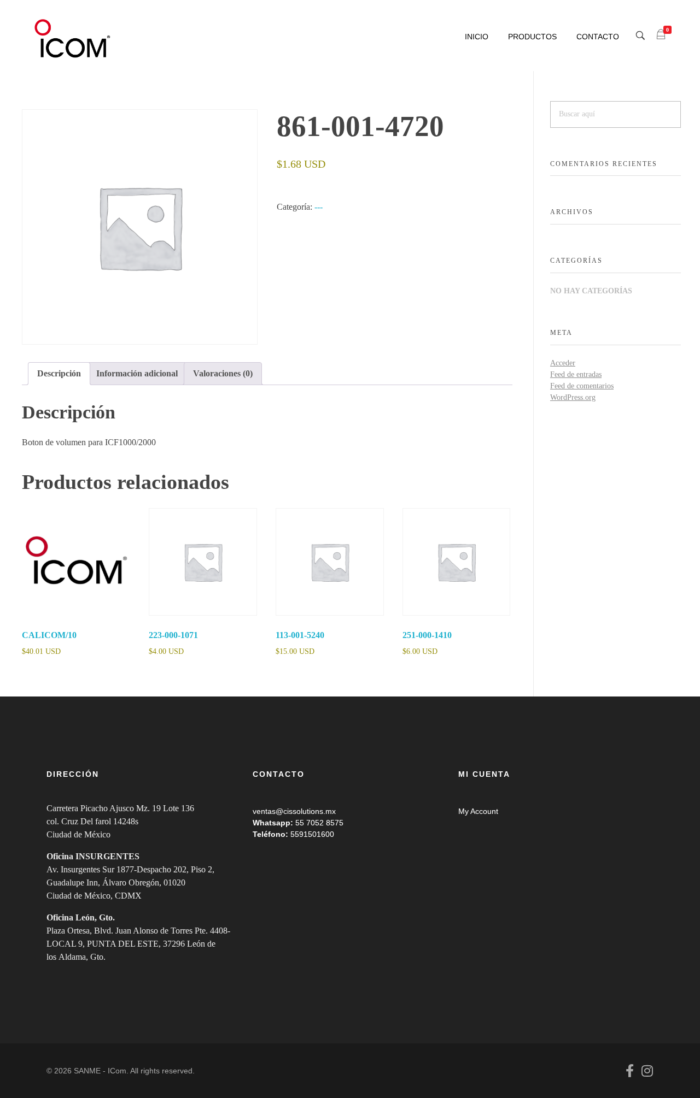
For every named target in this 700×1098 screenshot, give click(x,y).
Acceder (562, 363)
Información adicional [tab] (137, 373)
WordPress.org (573, 397)
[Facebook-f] (629, 1070)
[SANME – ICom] (74, 38)
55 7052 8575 (319, 822)
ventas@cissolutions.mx (294, 811)
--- (318, 206)
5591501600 (312, 834)
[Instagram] (647, 1070)
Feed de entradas (576, 374)
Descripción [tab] (59, 373)
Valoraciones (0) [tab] (223, 373)
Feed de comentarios (582, 386)
